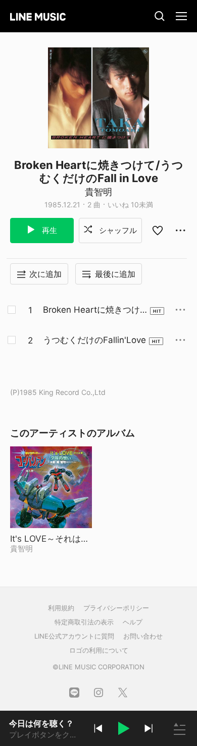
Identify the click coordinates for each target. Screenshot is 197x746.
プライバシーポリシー (116, 608)
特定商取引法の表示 (84, 622)
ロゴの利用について (98, 650)
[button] (123, 729)
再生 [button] (48, 230)
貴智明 (98, 192)
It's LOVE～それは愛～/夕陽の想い (51, 539)
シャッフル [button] (117, 230)
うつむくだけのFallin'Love (94, 340)
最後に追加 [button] (115, 274)
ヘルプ (132, 622)
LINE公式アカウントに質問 (74, 636)
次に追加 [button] (45, 274)
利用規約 (61, 608)
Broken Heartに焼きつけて (91, 310)
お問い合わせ (143, 636)
